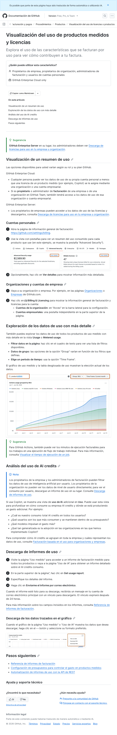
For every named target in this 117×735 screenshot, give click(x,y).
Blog (95, 723)
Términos (33, 723)
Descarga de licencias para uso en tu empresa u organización (73, 214)
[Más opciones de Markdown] (37, 93)
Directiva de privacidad (16, 705)
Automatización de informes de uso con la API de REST (43, 672)
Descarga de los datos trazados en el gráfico (39, 618)
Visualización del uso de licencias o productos (92, 24)
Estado (56, 723)
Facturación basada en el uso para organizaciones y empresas (69, 541)
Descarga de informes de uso (32, 552)
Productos (60, 24)
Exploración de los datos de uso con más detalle (48, 326)
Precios (66, 723)
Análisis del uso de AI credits (31, 466)
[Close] (108, 5)
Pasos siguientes (21, 655)
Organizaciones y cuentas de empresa (34, 284)
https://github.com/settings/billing (30, 232)
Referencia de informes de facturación (33, 663)
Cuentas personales (20, 223)
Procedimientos (43, 24)
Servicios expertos (81, 723)
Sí (13, 699)
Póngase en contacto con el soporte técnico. (85, 703)
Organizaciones (93, 290)
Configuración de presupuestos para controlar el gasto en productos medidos (56, 667)
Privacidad (45, 723)
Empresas (16, 294)
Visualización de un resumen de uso (38, 159)
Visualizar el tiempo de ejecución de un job (44, 454)
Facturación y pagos (22, 24)
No (24, 699)
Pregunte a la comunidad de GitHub (80, 698)
